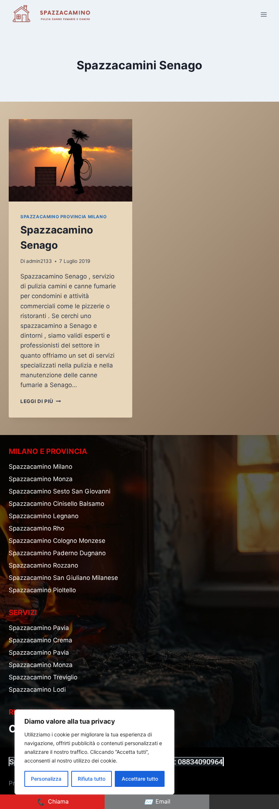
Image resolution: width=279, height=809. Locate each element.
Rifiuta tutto (91, 779)
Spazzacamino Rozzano (43, 565)
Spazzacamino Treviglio (43, 677)
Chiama (52, 801)
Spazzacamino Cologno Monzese (57, 540)
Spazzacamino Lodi (37, 689)
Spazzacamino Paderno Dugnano (57, 553)
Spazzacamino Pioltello (42, 590)
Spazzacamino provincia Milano (63, 216)
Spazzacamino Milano (40, 466)
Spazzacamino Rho (36, 528)
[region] (94, 752)
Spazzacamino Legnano (43, 516)
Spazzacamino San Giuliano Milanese (63, 577)
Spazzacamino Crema (40, 640)
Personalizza (46, 779)
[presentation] (70, 160)
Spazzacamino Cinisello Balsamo (56, 503)
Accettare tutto (140, 779)
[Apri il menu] (263, 14)
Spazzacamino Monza (41, 479)
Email (157, 801)
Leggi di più (40, 401)
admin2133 (39, 261)
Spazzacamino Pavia (39, 627)
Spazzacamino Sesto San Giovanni (59, 491)
